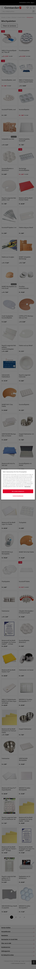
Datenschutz (27, 486)
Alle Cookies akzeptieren (18, 491)
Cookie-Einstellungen (18, 495)
